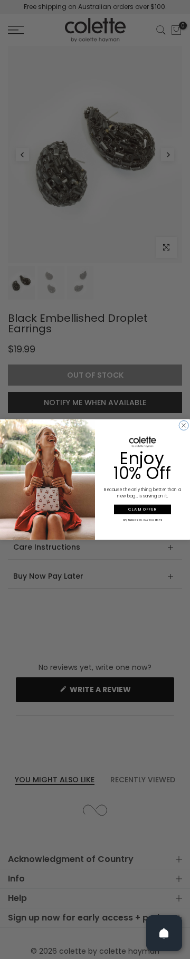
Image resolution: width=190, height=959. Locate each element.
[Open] (164, 933)
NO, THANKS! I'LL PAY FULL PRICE (143, 520)
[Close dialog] (183, 425)
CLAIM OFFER (142, 509)
